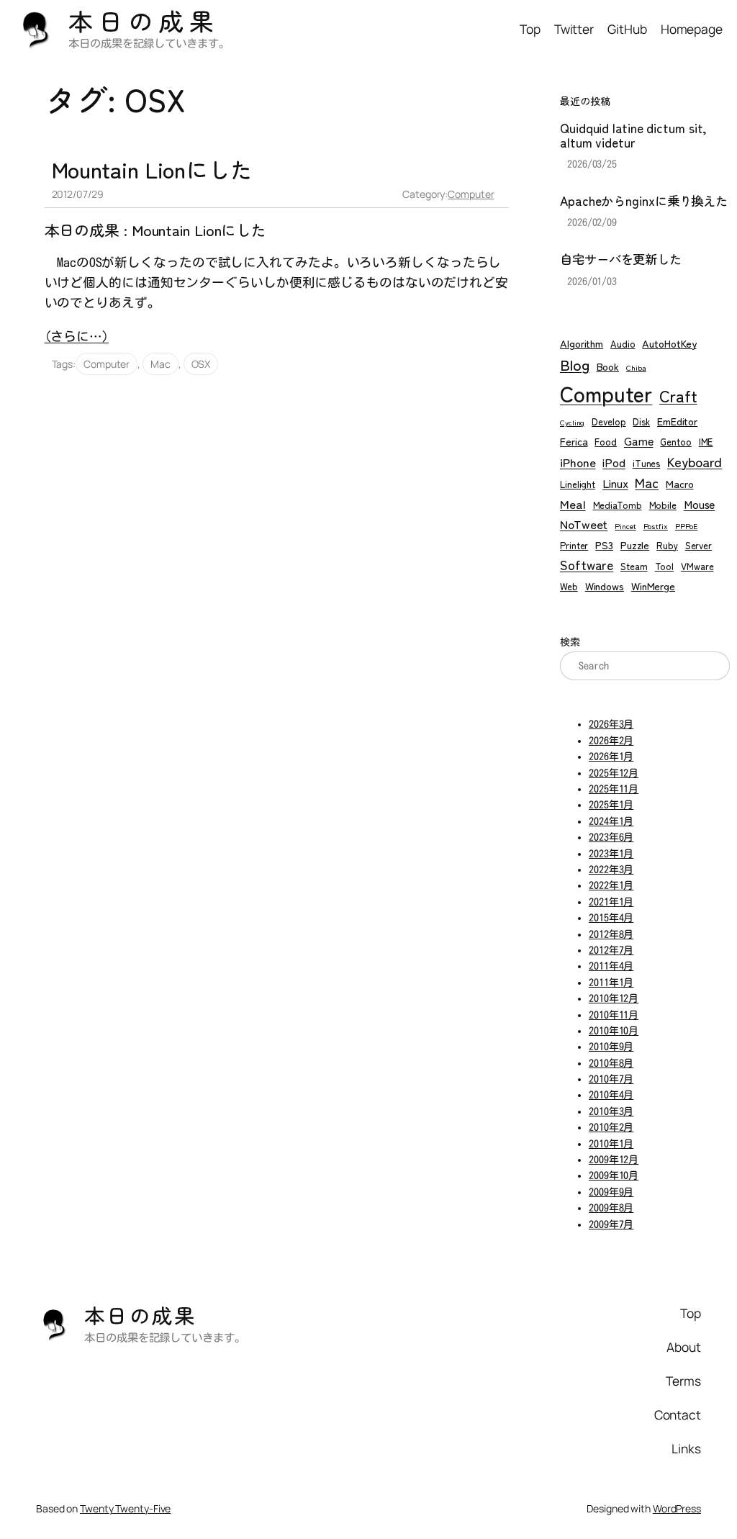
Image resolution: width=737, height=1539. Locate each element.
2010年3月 (611, 1111)
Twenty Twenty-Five (125, 1508)
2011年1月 (611, 983)
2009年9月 (611, 1192)
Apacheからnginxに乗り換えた (644, 201)
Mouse (699, 504)
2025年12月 (613, 773)
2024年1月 (611, 821)
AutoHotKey (669, 343)
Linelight (577, 484)
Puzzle (634, 544)
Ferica (573, 440)
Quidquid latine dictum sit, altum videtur (633, 135)
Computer (471, 194)
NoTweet (583, 524)
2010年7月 (611, 1079)
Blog (574, 364)
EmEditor (677, 420)
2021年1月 (611, 902)
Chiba (636, 367)
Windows (604, 585)
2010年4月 (611, 1095)
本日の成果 (144, 20)
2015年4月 (611, 918)
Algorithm (581, 343)
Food (605, 441)
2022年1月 (611, 885)
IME (706, 441)
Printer (574, 545)
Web (569, 586)
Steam (634, 566)
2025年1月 (611, 805)
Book (608, 366)
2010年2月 (611, 1127)
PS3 (604, 544)
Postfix (655, 525)
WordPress (677, 1508)
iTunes (646, 463)
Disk (641, 421)
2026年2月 (611, 741)
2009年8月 (611, 1208)
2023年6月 (611, 837)
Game (639, 441)
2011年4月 (611, 966)
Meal (573, 504)
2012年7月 (611, 950)
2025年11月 (613, 789)
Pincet (625, 525)
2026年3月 (611, 724)
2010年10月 (613, 1031)
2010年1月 (611, 1144)
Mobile (663, 505)
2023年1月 (611, 854)
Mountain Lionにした (152, 169)
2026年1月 (611, 757)
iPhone (577, 462)
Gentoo (675, 441)
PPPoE (686, 525)
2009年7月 (611, 1224)
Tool (664, 566)
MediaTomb (617, 505)
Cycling (572, 422)
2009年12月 (613, 1160)
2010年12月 (613, 998)
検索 (570, 642)
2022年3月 (611, 870)
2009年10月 (613, 1175)
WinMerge (653, 585)
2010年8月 (611, 1063)
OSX (201, 364)
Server (698, 545)
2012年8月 (611, 934)
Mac (160, 364)
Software (586, 564)
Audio (623, 344)
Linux (615, 483)
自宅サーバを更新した (621, 259)
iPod (613, 462)
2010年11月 (613, 1015)
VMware (697, 566)
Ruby (667, 545)
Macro (680, 483)
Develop (608, 421)
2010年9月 (611, 1047)
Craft (678, 395)
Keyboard (694, 461)
